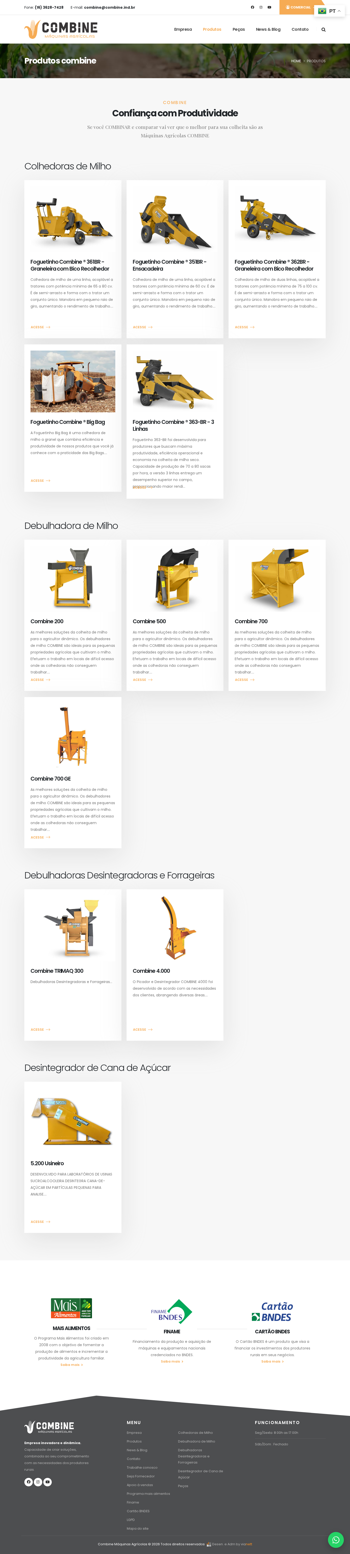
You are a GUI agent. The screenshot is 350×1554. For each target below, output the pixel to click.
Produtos (212, 29)
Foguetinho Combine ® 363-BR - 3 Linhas (173, 425)
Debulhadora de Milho (196, 1441)
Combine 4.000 (151, 971)
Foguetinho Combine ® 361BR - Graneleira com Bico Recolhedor (69, 265)
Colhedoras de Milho (195, 1432)
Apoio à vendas (140, 1485)
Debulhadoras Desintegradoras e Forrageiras (194, 1456)
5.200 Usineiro (47, 1163)
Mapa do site (138, 1528)
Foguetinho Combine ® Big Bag (67, 422)
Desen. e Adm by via (228, 1544)
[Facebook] (252, 7)
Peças (239, 29)
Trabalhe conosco (142, 1467)
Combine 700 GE (50, 778)
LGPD (131, 1520)
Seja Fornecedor (141, 1476)
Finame (133, 1502)
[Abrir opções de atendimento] (336, 1540)
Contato (300, 29)
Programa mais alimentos (148, 1493)
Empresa (183, 29)
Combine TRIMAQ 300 (56, 971)
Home (296, 61)
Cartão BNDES (138, 1511)
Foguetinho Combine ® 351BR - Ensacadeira (170, 265)
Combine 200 (46, 621)
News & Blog (268, 29)
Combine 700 (251, 621)
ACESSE (37, 327)
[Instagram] (260, 7)
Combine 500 (149, 621)
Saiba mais (70, 1365)
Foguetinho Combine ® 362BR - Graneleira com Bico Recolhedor (274, 265)
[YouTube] (269, 7)
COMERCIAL (301, 7)
